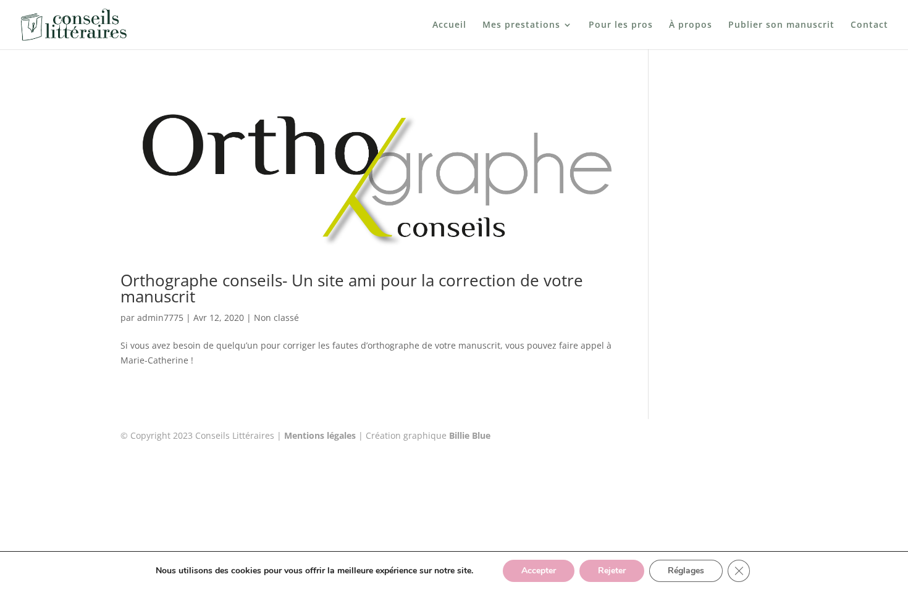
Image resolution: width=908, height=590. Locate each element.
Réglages (686, 570)
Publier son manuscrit (781, 25)
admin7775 (160, 317)
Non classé (276, 317)
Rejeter (612, 570)
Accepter (538, 570)
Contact (869, 25)
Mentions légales (320, 435)
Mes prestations (521, 25)
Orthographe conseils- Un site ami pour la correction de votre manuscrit (351, 288)
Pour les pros (621, 25)
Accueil (449, 25)
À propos (690, 25)
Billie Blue (469, 435)
